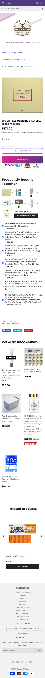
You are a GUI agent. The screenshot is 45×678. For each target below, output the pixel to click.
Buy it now (22, 159)
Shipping (17, 132)
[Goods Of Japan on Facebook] (17, 663)
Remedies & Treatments (12, 60)
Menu (7, 3)
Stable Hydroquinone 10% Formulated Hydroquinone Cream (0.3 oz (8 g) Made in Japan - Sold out (23, 272)
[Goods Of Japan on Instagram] (26, 663)
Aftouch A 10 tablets (15, 556)
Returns (22, 604)
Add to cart (22, 566)
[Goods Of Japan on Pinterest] (22, 663)
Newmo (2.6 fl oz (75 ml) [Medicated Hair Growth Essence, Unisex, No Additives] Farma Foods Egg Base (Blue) (22, 236)
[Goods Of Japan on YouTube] (30, 663)
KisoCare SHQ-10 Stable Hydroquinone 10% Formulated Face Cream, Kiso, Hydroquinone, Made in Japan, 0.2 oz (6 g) (23, 285)
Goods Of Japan (23, 669)
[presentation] (3, 536)
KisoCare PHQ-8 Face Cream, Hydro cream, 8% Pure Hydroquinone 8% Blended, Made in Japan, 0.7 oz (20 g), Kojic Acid (22, 249)
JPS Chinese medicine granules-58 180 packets (20, 224)
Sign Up (38, 651)
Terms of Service (22, 607)
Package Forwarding (22, 592)
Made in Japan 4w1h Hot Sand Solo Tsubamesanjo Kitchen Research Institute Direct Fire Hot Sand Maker (22, 261)
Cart (41, 3)
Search (22, 595)
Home (4, 53)
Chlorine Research (22, 610)
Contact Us (22, 598)
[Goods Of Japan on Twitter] (13, 663)
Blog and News (22, 613)
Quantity (6, 139)
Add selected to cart (26, 216)
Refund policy (22, 619)
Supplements (17, 53)
